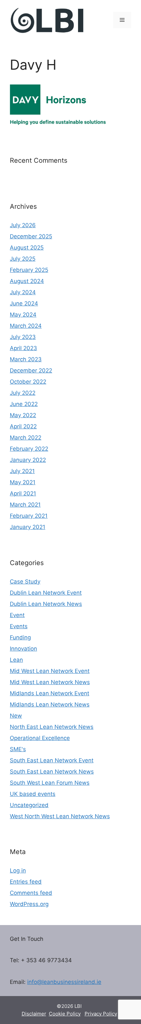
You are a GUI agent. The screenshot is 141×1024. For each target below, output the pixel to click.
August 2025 (27, 247)
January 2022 (28, 460)
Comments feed (31, 893)
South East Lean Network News (52, 771)
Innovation (23, 648)
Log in (18, 870)
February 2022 (29, 448)
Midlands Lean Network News (50, 704)
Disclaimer (34, 1014)
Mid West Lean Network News (50, 682)
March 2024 (26, 325)
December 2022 (31, 370)
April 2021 (23, 493)
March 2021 (25, 504)
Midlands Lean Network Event (49, 693)
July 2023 (23, 337)
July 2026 (23, 225)
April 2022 (23, 426)
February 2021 (29, 515)
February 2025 (29, 270)
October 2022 (28, 381)
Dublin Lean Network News (46, 604)
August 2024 (27, 281)
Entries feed (26, 881)
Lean (16, 659)
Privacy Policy (101, 1014)
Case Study (25, 581)
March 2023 (26, 359)
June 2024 (24, 303)
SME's (18, 749)
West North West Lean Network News (60, 816)
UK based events (32, 794)
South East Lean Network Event (51, 760)
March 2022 (25, 437)
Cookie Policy (65, 1014)
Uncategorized (29, 805)
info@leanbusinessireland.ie (64, 982)
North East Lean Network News (51, 727)
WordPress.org (29, 904)
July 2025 (22, 258)
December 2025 (31, 236)
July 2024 (23, 292)
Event (17, 615)
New (16, 715)
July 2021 (22, 471)
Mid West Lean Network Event (50, 671)
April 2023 (23, 348)
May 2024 (23, 314)
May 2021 (22, 482)
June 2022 (24, 404)
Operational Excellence (40, 738)
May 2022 (23, 415)
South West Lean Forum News (50, 782)
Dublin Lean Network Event (46, 592)
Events (19, 626)
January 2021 (27, 527)
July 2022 (22, 393)
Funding (20, 637)
